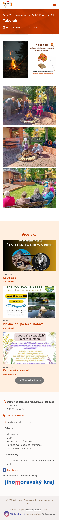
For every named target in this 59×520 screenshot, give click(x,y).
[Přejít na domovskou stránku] (7, 4)
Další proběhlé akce (29, 380)
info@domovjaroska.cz (19, 422)
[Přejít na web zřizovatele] (29, 482)
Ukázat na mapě (15, 415)
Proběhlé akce (39, 15)
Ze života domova (18, 15)
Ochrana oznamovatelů (19, 448)
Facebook (12, 470)
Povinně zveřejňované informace (24, 445)
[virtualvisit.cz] (14, 514)
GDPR (10, 437)
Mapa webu (13, 434)
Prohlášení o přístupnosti (20, 441)
